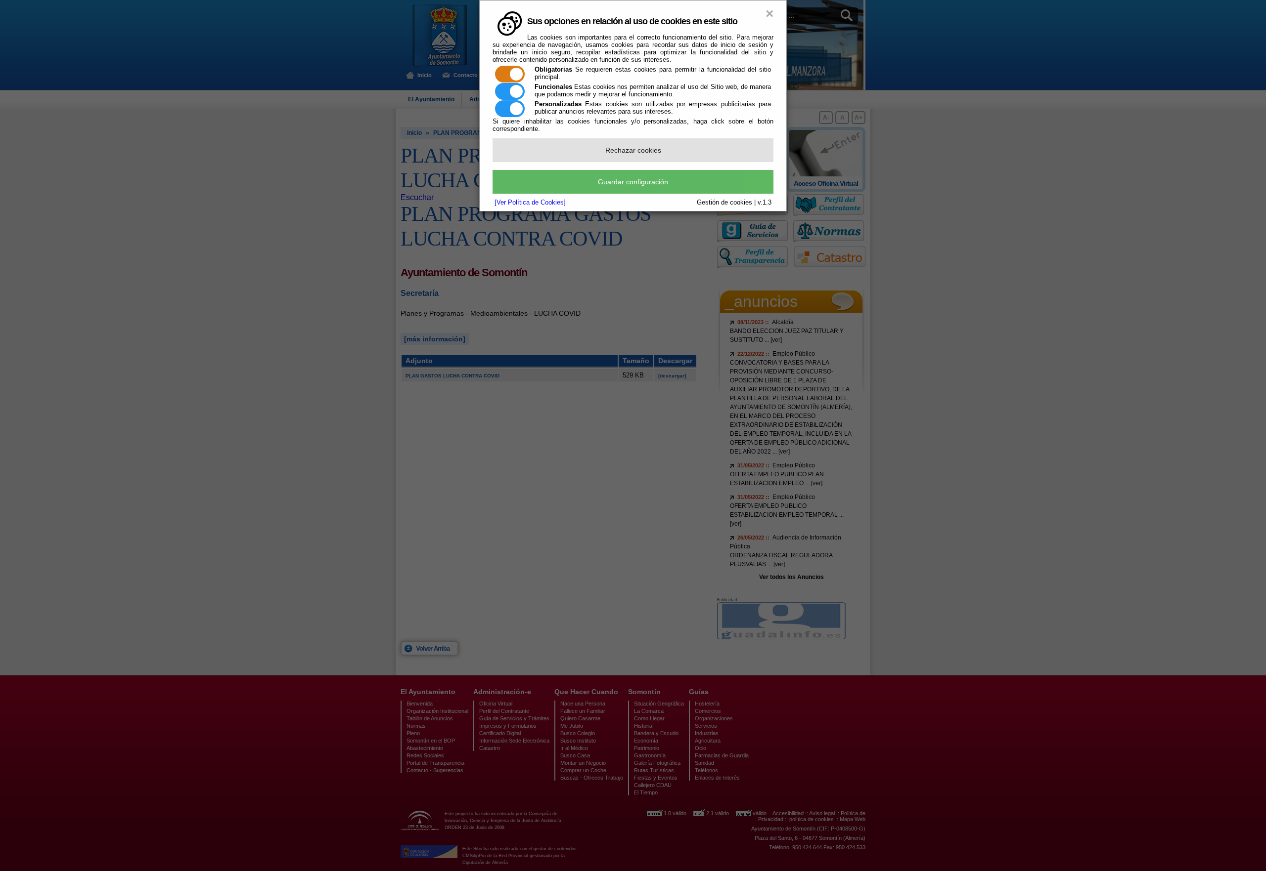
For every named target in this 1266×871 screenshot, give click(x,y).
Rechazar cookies (633, 150)
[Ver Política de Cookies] (530, 202)
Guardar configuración (633, 182)
